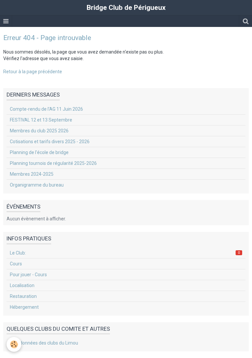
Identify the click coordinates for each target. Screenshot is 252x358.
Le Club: (125, 253)
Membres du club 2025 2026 (39, 130)
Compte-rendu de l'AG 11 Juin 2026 (46, 109)
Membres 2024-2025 (31, 174)
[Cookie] (14, 344)
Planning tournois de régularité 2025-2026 (53, 163)
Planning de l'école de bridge (39, 152)
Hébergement (24, 307)
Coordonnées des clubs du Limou (44, 343)
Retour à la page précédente (32, 71)
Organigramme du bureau (37, 185)
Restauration (23, 296)
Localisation (22, 285)
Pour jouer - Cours (28, 274)
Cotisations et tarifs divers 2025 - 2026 (50, 141)
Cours (16, 263)
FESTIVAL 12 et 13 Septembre (41, 120)
